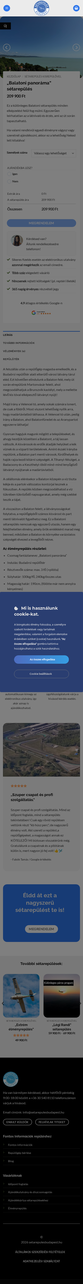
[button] (6, 8)
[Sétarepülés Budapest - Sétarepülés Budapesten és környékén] (41, 8)
